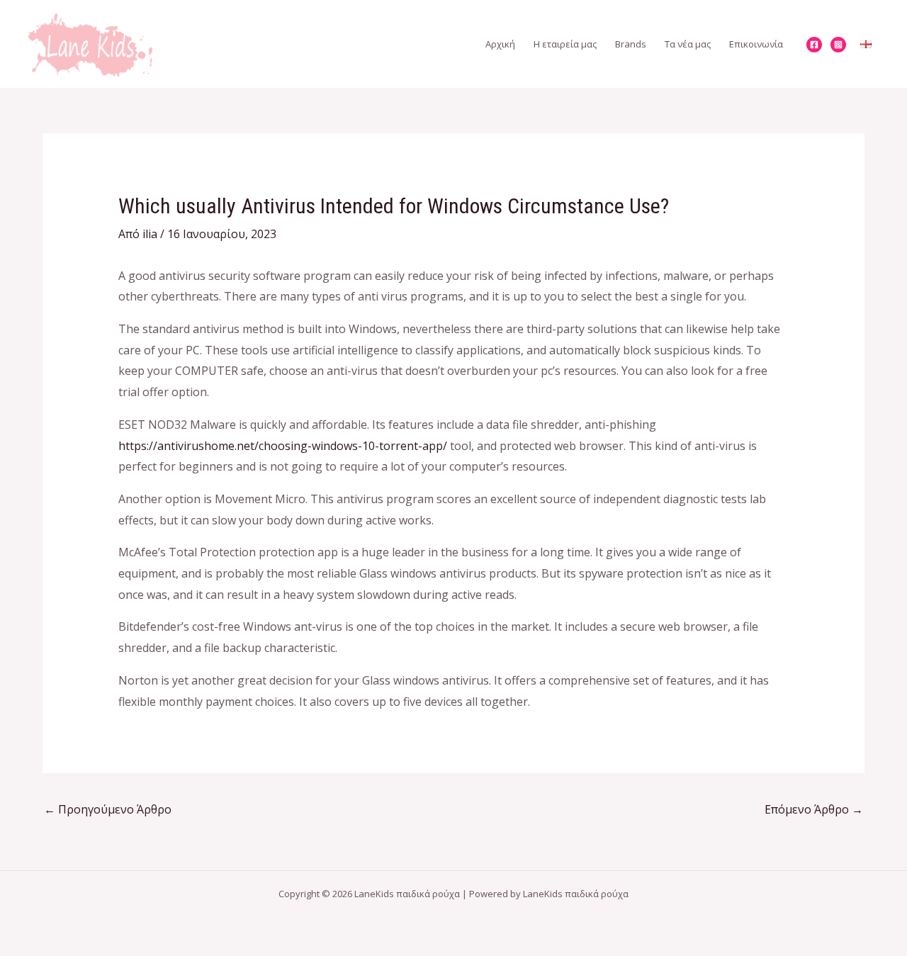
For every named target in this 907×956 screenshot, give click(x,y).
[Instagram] (838, 44)
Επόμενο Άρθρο (814, 809)
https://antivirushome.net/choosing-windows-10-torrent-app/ (282, 446)
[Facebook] (814, 44)
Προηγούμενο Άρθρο (107, 809)
